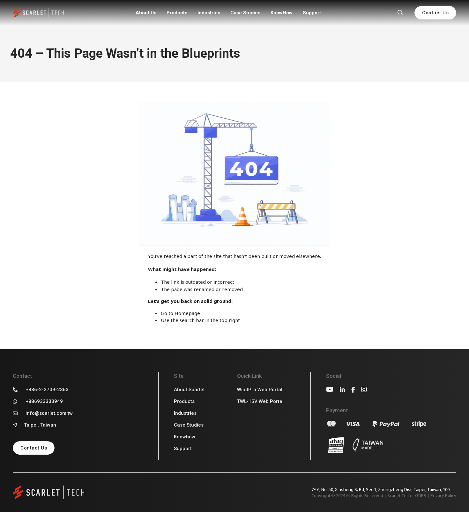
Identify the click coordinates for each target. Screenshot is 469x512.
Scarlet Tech (399, 495)
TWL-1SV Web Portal (260, 401)
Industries (208, 13)
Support (312, 13)
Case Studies (245, 13)
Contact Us (435, 13)
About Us (146, 13)
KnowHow (282, 13)
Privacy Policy (443, 495)
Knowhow (184, 437)
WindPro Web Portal (259, 389)
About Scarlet (189, 389)
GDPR (420, 495)
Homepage (187, 313)
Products (177, 13)
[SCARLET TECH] (38, 13)
